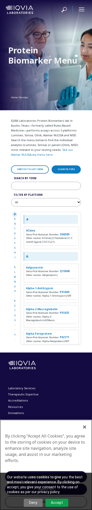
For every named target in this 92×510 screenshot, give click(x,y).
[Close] (84, 427)
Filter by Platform (28, 195)
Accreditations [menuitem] (18, 400)
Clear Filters (66, 169)
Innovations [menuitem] (16, 413)
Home (14, 97)
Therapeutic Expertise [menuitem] (23, 394)
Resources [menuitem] (15, 407)
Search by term (25, 178)
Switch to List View (30, 169)
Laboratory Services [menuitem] (22, 388)
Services (23, 97)
